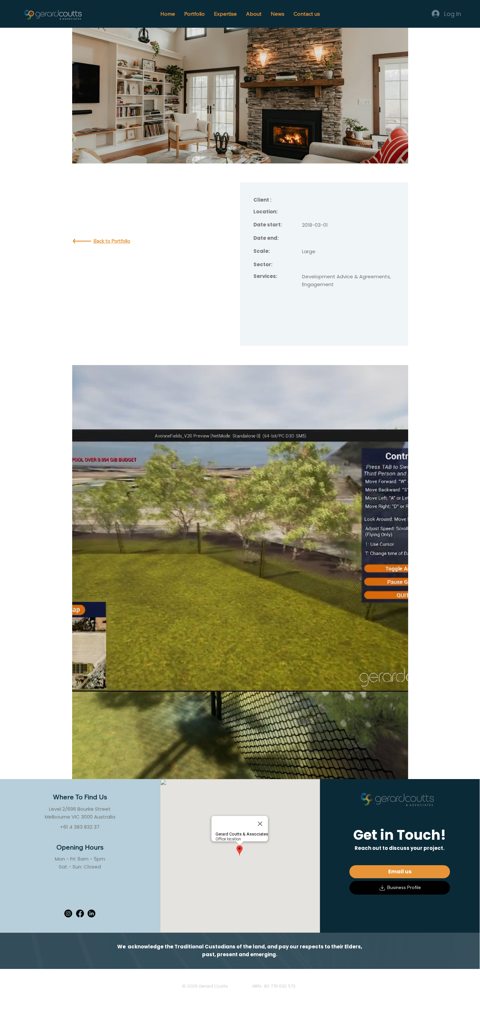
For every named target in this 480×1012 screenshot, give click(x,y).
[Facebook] (80, 913)
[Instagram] (68, 913)
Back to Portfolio (111, 241)
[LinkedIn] (91, 913)
